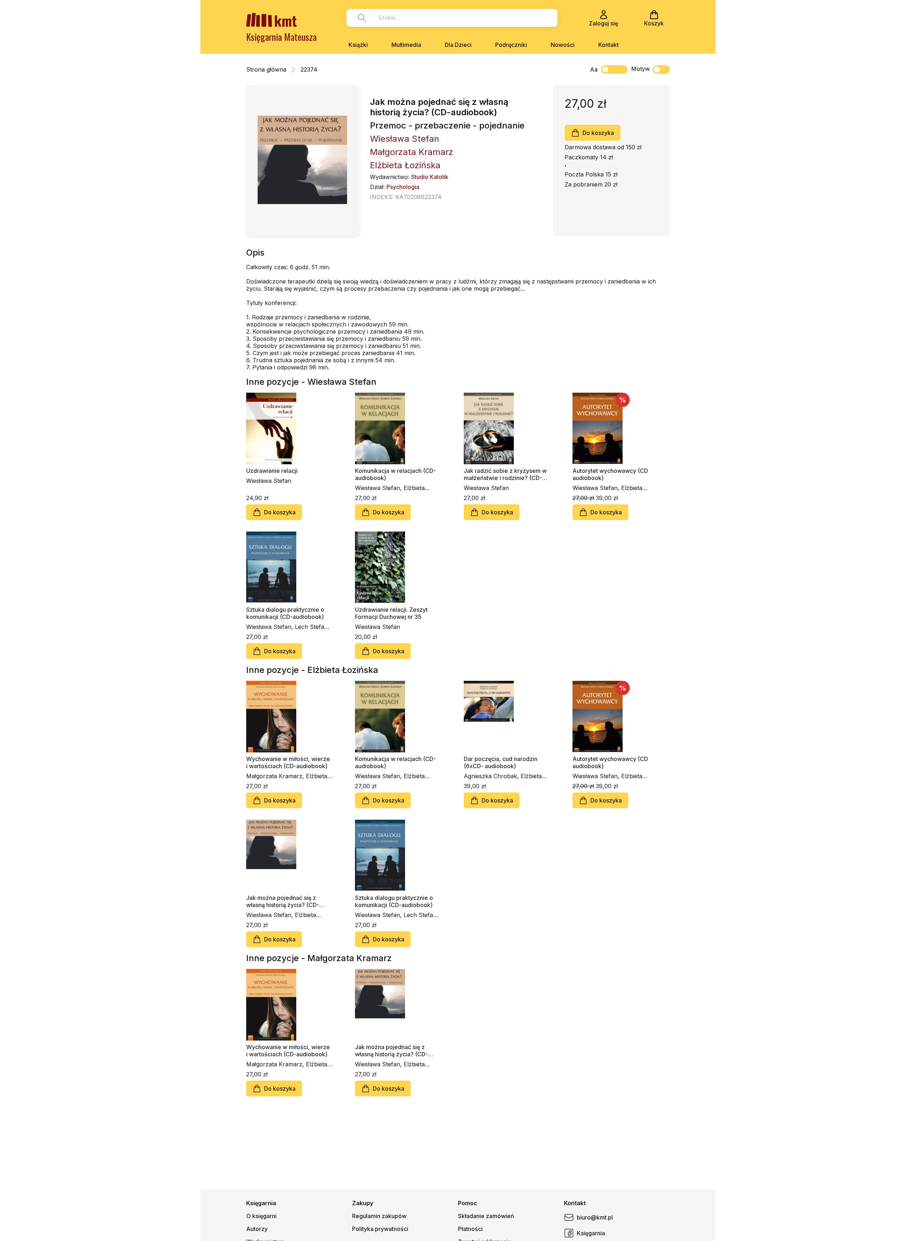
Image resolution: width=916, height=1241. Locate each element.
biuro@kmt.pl (595, 1217)
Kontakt (608, 44)
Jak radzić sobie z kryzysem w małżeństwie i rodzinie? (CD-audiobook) (505, 474)
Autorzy (257, 1228)
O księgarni (261, 1216)
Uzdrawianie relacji (272, 470)
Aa (594, 69)
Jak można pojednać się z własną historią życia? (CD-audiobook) (282, 901)
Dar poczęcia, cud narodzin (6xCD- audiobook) (500, 762)
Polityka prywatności (380, 1228)
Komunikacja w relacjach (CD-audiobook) (395, 474)
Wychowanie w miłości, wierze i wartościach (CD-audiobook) (288, 762)
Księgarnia (591, 1233)
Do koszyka (598, 132)
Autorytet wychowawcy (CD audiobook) (610, 474)
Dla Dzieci (458, 44)
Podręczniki (511, 44)
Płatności (470, 1228)
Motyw (640, 68)
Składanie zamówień (486, 1216)
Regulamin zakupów (379, 1216)
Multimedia (406, 44)
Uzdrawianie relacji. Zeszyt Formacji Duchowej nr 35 (391, 613)
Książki (358, 44)
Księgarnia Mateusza (281, 37)
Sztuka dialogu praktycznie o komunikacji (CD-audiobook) (285, 613)
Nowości (563, 44)
